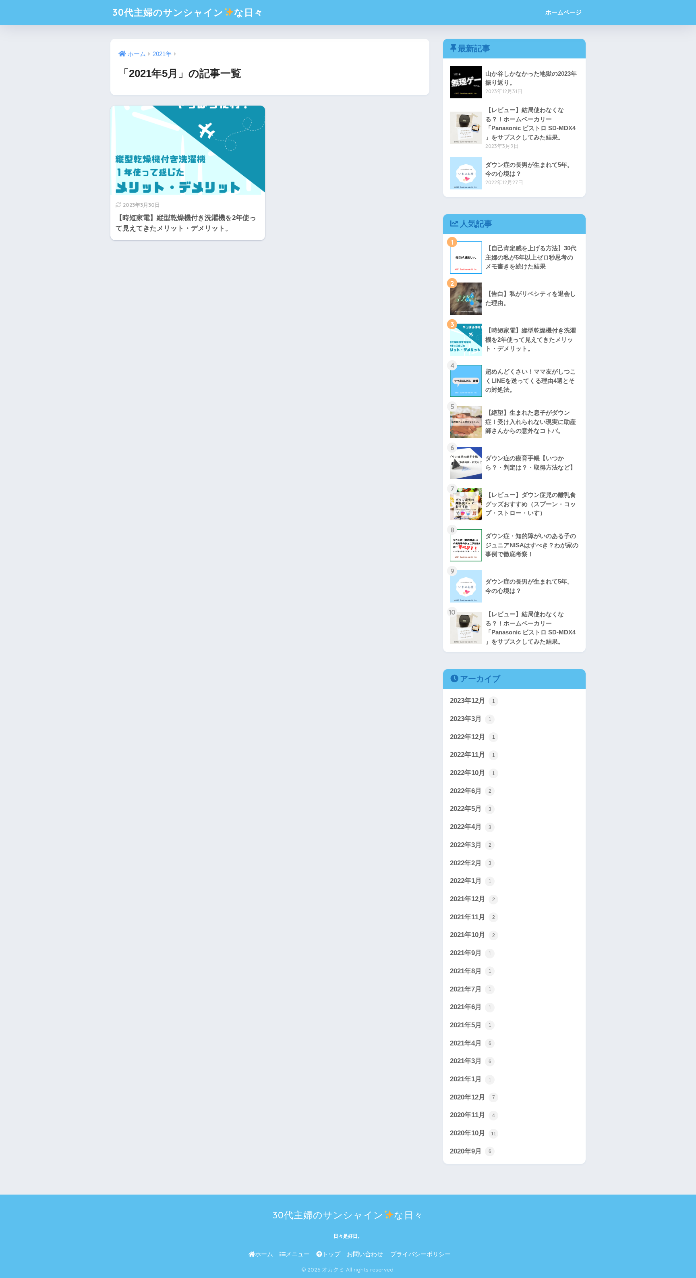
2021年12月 (472, 899)
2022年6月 (470, 791)
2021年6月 (470, 1007)
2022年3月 (470, 845)
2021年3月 (470, 1061)
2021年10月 (472, 935)
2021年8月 (470, 971)
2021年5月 (470, 1025)
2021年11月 (472, 917)
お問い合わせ (365, 1254)
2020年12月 (472, 1097)
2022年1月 (470, 881)
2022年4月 (470, 827)
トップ (331, 1254)
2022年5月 (470, 809)
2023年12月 (472, 700)
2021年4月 (470, 1043)
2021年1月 (470, 1079)
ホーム (264, 1254)
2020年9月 (470, 1151)
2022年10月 (472, 773)
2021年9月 (470, 953)
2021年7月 (470, 989)
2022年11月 (472, 754)
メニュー (298, 1254)
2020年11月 (472, 1115)
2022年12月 (472, 737)
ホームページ (563, 12)
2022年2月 (470, 863)
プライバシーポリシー (420, 1254)
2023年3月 (470, 719)
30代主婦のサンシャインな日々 (187, 12)
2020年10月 (473, 1133)
